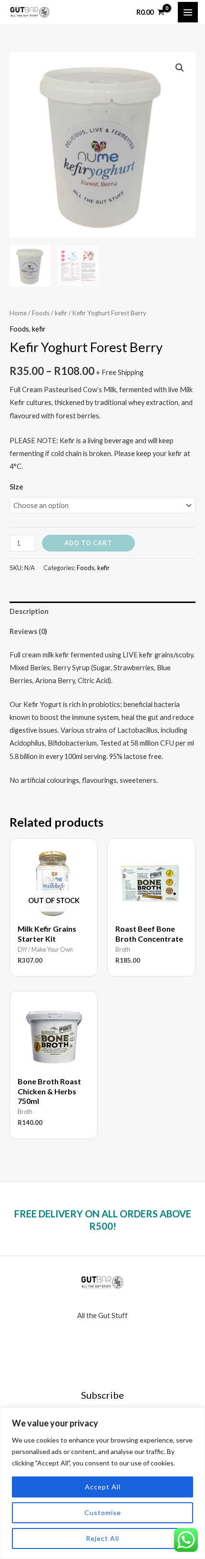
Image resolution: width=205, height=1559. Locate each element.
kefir (61, 313)
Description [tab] (29, 611)
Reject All (102, 1538)
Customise (102, 1512)
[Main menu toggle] (188, 12)
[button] (179, 67)
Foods (41, 313)
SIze (16, 487)
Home (18, 313)
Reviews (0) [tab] (28, 631)
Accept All (103, 1487)
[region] (102, 1483)
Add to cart (88, 543)
